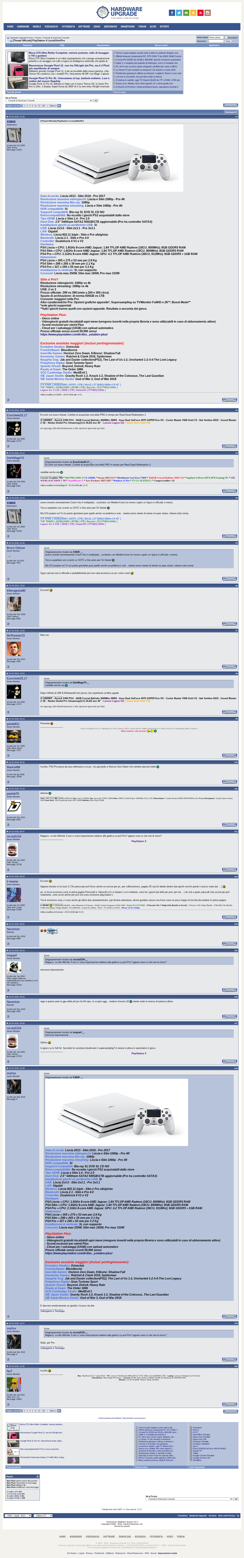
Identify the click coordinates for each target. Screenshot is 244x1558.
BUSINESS (140, 1537)
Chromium (197, 1428)
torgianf (12, 955)
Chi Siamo (72, 1553)
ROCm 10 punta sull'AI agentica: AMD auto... (158, 1458)
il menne (12, 881)
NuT (9, 1371)
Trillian (195, 1453)
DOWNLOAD (125, 1537)
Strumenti (230, 112)
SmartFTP (197, 1451)
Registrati (27, 45)
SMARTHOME (128, 26)
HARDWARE (23, 26)
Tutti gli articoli (14, 92)
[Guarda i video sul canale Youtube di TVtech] (200, 13)
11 (36, 106)
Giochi (38, 38)
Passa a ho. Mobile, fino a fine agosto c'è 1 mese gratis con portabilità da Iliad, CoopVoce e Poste (143, 84)
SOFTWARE (84, 26)
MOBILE (37, 26)
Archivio (212, 1516)
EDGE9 (97, 26)
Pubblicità (99, 1553)
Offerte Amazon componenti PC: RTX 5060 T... (159, 1430)
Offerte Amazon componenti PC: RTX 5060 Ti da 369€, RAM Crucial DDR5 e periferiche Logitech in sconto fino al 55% (147, 57)
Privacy (89, 1553)
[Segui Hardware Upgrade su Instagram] (208, 13)
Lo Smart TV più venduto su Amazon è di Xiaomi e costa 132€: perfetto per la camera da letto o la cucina (144, 71)
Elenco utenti (161, 45)
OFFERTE (164, 26)
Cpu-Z (195, 1446)
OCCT (195, 1432)
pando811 (13, 724)
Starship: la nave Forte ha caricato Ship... (156, 1455)
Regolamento (103, 45)
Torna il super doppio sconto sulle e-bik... (156, 1428)
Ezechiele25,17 (17, 415)
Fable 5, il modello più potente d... (153, 1434)
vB (15, 1492)
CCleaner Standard (201, 1444)
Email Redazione (135, 1553)
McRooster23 (16, 635)
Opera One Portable (201, 1437)
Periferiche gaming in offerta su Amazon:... (157, 1441)
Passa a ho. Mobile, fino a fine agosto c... (156, 1448)
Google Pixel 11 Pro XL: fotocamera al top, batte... (41, 1441)
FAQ (62, 45)
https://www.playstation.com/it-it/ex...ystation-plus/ (74, 334)
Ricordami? (233, 38)
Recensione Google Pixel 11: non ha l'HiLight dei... (41, 1433)
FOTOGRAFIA (68, 26)
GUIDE (153, 26)
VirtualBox (197, 1460)
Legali (81, 1553)
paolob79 (13, 793)
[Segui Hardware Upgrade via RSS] (193, 13)
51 (39, 106)
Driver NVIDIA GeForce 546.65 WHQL (209, 1448)
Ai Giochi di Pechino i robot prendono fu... (156, 1451)
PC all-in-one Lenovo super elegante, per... (157, 1437)
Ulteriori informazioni (177, 1545)
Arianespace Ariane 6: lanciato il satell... (156, 1453)
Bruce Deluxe (16, 548)
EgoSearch (214, 45)
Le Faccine (11, 1494)
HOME (10, 26)
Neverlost (13, 929)
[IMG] (16, 1496)
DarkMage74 (15, 458)
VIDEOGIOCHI (51, 26)
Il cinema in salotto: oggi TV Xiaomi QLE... (157, 1446)
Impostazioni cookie (167, 1553)
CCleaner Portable (201, 1441)
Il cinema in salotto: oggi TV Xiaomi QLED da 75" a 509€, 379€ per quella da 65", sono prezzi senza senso (146, 81)
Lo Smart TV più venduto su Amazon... (155, 1439)
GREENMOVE (110, 26)
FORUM (142, 26)
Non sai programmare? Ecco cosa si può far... (40, 1449)
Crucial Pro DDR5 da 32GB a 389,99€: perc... (158, 1432)
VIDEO (170, 1537)
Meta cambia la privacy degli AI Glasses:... (157, 1460)
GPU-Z (196, 1430)
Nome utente (202, 37)
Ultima (52, 106)
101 (43, 106)
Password (201, 41)
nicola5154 (14, 836)
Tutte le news (119, 92)
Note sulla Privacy (226, 1516)
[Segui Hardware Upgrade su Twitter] (179, 13)
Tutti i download (197, 1467)
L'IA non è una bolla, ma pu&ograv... (154, 1444)
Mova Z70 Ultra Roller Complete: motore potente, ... (42, 1424)
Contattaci (183, 1516)
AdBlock (110, 1553)
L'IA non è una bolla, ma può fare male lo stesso (139, 76)
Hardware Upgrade (198, 1516)
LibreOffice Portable (201, 1434)
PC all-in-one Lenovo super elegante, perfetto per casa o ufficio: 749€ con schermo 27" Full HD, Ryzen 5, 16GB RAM (145, 67)
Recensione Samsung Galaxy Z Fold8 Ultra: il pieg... (42, 1457)
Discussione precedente (110, 1418)
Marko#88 (13, 767)
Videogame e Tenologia (52, 1311)
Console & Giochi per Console (56, 38)
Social (153, 1553)
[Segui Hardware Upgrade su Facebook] (172, 13)
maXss (11, 1073)
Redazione (121, 1553)
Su (238, 1516)
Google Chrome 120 (201, 1458)
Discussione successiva (133, 1418)
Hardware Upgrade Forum (21, 38)
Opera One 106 (199, 1439)
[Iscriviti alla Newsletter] (186, 13)
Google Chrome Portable (203, 1455)
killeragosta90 (16, 590)
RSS (147, 1553)
